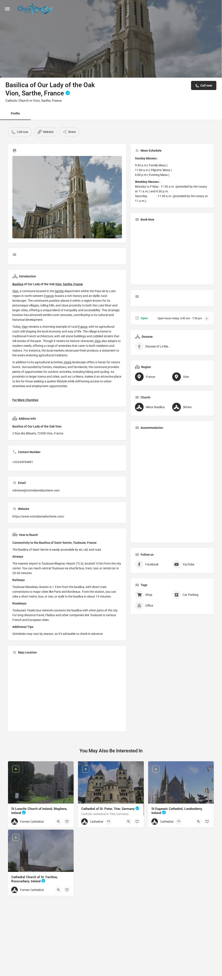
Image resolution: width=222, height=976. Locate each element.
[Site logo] (35, 8)
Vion (58, 284)
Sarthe (67, 284)
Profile (15, 113)
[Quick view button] (58, 821)
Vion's (67, 362)
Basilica (17, 284)
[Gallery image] (67, 197)
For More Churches (25, 400)
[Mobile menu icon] (7, 9)
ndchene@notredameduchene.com (36, 490)
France (78, 284)
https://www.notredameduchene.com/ (38, 516)
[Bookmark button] (66, 821)
